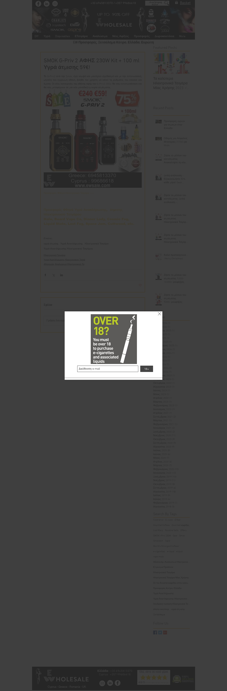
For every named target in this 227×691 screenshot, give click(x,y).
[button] (159, 313)
